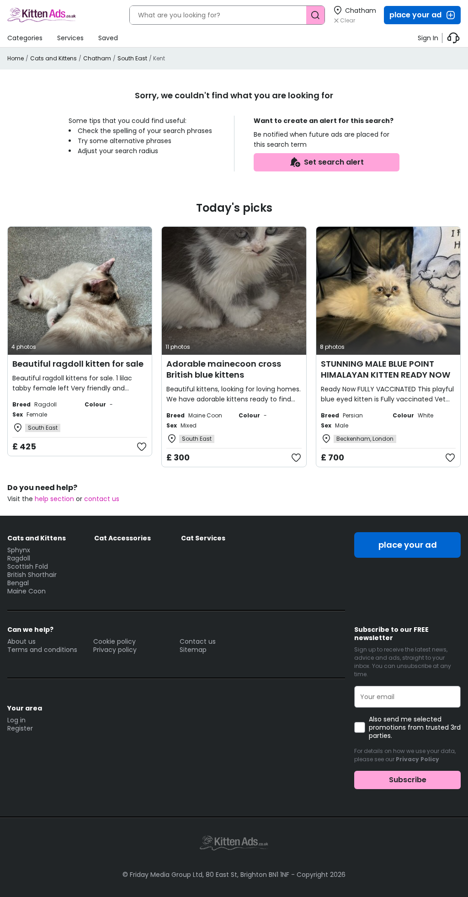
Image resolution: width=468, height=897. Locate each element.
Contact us (198, 641)
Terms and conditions (42, 649)
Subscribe (407, 779)
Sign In (428, 38)
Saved (108, 38)
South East (132, 58)
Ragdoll (18, 558)
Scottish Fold (27, 566)
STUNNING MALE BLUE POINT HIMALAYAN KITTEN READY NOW (385, 369)
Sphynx (18, 550)
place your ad (415, 15)
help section (54, 498)
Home (15, 58)
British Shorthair (32, 575)
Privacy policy (115, 649)
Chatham (97, 58)
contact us (101, 498)
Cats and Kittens (53, 58)
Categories (25, 38)
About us (21, 641)
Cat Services (203, 538)
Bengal (18, 583)
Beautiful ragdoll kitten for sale (78, 363)
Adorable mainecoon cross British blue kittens (223, 369)
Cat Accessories (122, 538)
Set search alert (334, 162)
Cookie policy (114, 641)
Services (70, 38)
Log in (16, 720)
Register (20, 728)
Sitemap (193, 649)
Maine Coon (26, 591)
